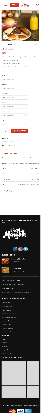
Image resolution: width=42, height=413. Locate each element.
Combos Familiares (7, 332)
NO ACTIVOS (6, 353)
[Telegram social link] (17, 145)
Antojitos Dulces (7, 324)
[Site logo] (25, 5)
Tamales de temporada (9, 314)
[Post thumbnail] (5, 261)
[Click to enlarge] (5, 37)
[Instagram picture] (8, 367)
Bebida (4, 121)
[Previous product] (33, 44)
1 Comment (23, 262)
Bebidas (4, 342)
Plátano (4, 93)
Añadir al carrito (19, 131)
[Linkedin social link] (15, 145)
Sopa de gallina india (18, 259)
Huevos (4, 75)
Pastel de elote (16, 268)
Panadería (5, 346)
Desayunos (11, 44)
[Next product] (37, 44)
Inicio (3, 44)
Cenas (4, 339)
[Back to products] (35, 44)
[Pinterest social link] (12, 145)
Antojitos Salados (7, 328)
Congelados (5, 350)
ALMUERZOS (6, 303)
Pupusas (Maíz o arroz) (9, 317)
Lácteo (4, 103)
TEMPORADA (6, 310)
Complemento (6, 112)
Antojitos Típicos (7, 321)
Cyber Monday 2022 (8, 306)
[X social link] (9, 145)
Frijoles (4, 84)
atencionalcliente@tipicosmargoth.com (18, 293)
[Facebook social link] (7, 145)
